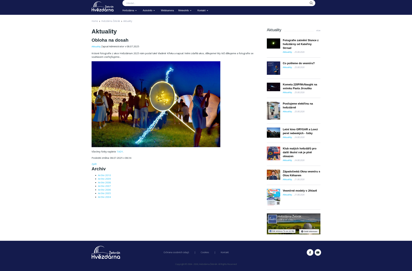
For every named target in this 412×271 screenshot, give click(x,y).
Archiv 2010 (104, 175)
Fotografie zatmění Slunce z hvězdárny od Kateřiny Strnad (301, 44)
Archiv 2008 (104, 182)
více (318, 30)
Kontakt (201, 10)
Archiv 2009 (104, 178)
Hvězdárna (128, 10)
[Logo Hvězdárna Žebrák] (102, 6)
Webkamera (167, 10)
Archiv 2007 (104, 186)
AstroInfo (147, 10)
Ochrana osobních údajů (176, 252)
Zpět (94, 163)
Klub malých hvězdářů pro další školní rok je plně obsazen (299, 152)
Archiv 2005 (104, 193)
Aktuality (127, 21)
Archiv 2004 (104, 196)
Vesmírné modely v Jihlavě (300, 190)
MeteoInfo (183, 10)
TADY (120, 151)
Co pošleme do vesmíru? (299, 63)
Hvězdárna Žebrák (110, 21)
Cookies (205, 252)
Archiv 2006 (104, 189)
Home (95, 21)
